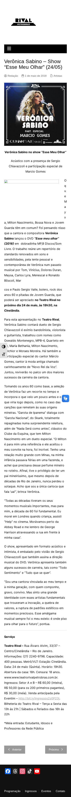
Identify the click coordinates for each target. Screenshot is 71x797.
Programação (12, 791)
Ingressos (31, 791)
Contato (60, 791)
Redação (13, 75)
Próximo (54, 749)
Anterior (16, 749)
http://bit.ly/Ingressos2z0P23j (39, 698)
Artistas (58, 75)
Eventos (46, 791)
